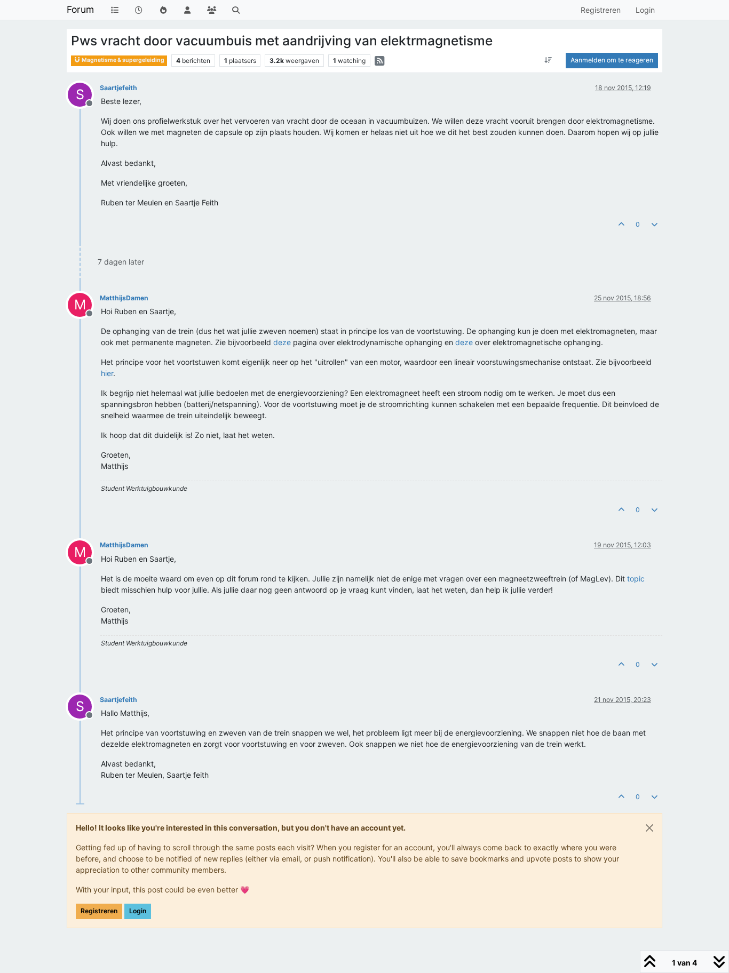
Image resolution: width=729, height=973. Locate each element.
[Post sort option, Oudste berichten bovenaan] (548, 60)
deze (282, 342)
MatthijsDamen (124, 298)
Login (137, 911)
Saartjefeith (118, 88)
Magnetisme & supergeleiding (122, 60)
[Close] (649, 828)
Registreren (99, 911)
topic (636, 578)
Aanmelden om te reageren (611, 60)
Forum (80, 9)
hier (107, 373)
